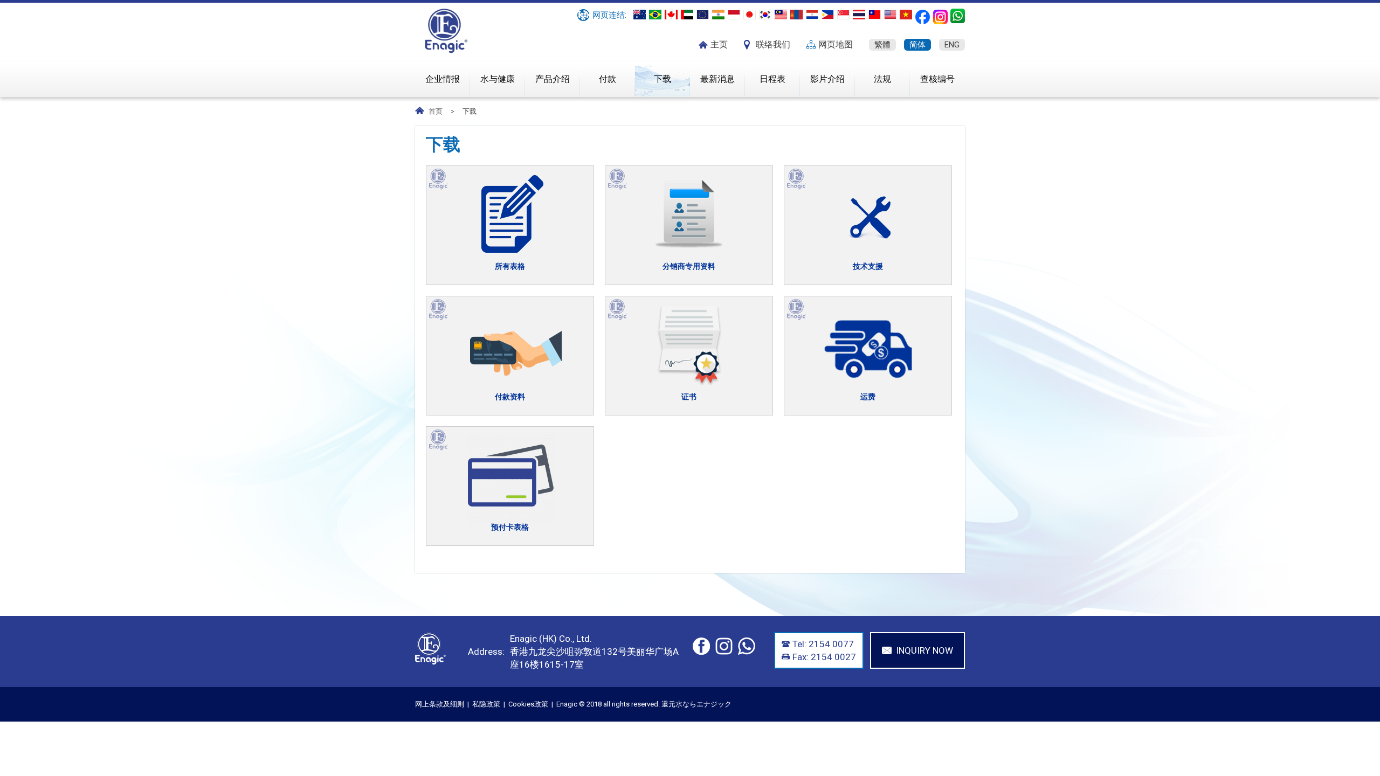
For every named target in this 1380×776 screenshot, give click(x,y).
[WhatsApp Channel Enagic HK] (957, 16)
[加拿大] (671, 14)
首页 (436, 111)
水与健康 (497, 79)
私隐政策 (486, 704)
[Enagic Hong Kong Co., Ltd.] (446, 51)
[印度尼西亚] (734, 14)
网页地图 (835, 44)
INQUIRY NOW (924, 650)
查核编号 (937, 79)
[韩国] (765, 14)
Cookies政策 (528, 704)
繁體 (882, 45)
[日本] (749, 14)
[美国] (890, 14)
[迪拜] (687, 14)
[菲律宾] (827, 14)
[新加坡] (843, 14)
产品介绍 (552, 79)
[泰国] (859, 14)
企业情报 (442, 79)
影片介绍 (827, 79)
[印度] (718, 14)
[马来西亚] (781, 14)
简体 (917, 45)
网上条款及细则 (439, 704)
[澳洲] (639, 14)
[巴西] (655, 14)
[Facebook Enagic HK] (922, 17)
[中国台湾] (874, 14)
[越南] (906, 14)
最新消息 (717, 79)
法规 (882, 79)
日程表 (772, 79)
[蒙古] (796, 14)
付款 (607, 79)
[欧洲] (702, 14)
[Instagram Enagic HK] (940, 17)
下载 (662, 79)
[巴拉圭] (812, 14)
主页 (719, 44)
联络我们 (773, 44)
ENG (952, 45)
